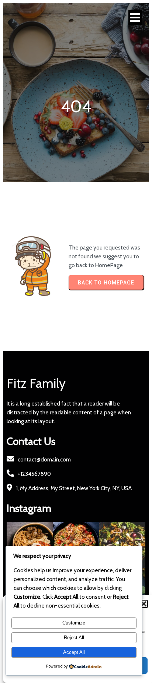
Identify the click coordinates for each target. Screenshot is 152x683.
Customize (73, 623)
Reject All (74, 637)
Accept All (74, 652)
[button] (144, 604)
